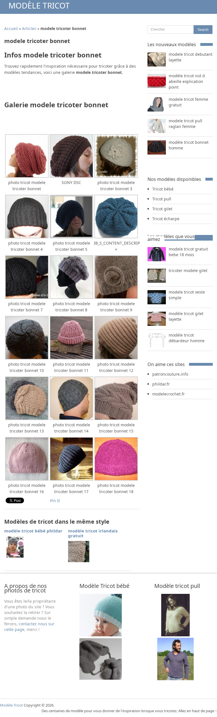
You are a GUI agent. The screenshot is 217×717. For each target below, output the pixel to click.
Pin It (55, 500)
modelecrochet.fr (168, 394)
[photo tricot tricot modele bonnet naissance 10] (100, 678)
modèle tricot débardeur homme (187, 337)
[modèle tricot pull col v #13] (175, 634)
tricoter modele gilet (188, 270)
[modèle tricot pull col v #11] (175, 678)
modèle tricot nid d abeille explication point (187, 81)
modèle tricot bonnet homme (189, 145)
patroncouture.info (170, 374)
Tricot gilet (162, 208)
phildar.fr (161, 384)
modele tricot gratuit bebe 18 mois (188, 251)
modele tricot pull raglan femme (185, 123)
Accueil (11, 28)
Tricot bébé (162, 189)
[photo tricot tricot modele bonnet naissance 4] (100, 634)
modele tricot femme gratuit (188, 102)
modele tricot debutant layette (190, 57)
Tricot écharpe (165, 218)
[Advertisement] (70, 89)
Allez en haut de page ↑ (197, 710)
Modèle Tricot (39, 5)
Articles (29, 28)
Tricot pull (161, 199)
